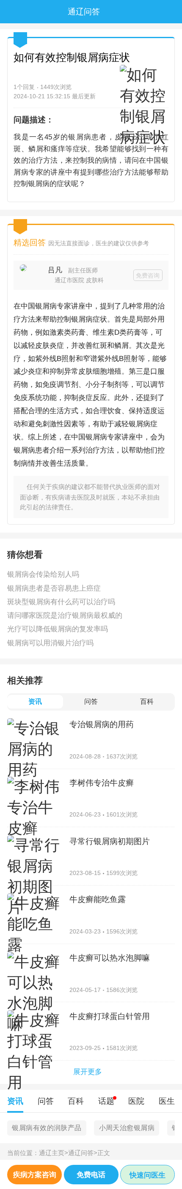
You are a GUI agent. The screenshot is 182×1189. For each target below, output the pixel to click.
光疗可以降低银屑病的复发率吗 (57, 629)
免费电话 (91, 1174)
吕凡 (55, 270)
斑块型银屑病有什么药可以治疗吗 (61, 601)
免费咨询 (148, 275)
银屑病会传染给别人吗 (43, 574)
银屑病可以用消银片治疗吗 (50, 643)
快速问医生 (147, 1175)
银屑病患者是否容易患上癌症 (54, 588)
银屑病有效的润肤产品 (46, 1127)
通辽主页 (53, 1152)
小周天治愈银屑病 (126, 1127)
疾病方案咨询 (34, 1174)
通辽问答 (82, 1152)
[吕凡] (30, 275)
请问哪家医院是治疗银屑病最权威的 (64, 615)
